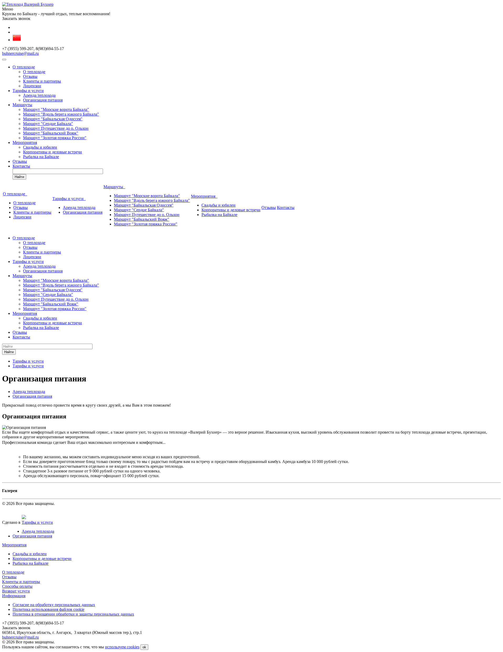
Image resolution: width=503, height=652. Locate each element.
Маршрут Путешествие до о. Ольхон (56, 128)
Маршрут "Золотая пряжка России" (54, 138)
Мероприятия (25, 142)
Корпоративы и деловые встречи (52, 152)
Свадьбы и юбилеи (40, 147)
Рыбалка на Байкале (41, 156)
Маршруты (22, 105)
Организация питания (43, 100)
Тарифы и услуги (28, 90)
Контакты (21, 166)
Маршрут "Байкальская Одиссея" (53, 119)
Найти (19, 177)
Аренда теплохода (39, 95)
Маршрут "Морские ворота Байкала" (56, 109)
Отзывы (30, 76)
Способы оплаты (17, 586)
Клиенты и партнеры (42, 81)
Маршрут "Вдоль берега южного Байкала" (61, 114)
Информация (13, 596)
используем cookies (122, 647)
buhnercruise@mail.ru (20, 53)
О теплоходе (24, 67)
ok (144, 647)
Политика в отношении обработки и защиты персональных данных (73, 614)
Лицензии (32, 86)
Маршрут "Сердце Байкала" (48, 123)
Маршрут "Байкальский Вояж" (50, 133)
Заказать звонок (16, 18)
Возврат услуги (16, 591)
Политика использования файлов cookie (48, 609)
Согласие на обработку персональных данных (54, 604)
